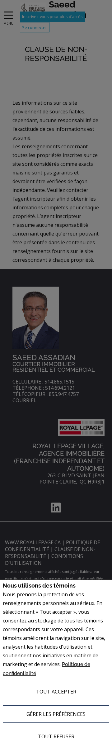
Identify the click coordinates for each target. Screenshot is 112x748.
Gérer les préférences (56, 714)
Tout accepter (56, 691)
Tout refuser (56, 736)
